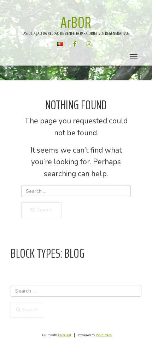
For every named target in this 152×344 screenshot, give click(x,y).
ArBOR (76, 22)
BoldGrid (64, 335)
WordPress (104, 335)
